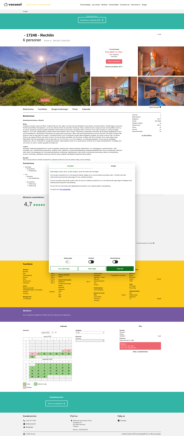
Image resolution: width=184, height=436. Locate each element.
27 (50, 353)
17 (50, 370)
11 (56, 367)
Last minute (96, 5)
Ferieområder (114, 5)
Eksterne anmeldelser (111, 66)
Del (160, 34)
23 (44, 373)
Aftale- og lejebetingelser (140, 351)
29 (62, 353)
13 (68, 367)
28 (56, 353)
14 (32, 370)
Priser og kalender (114, 61)
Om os (148, 434)
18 (56, 370)
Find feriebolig (85, 5)
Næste (56, 332)
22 (38, 373)
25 (56, 373)
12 (62, 367)
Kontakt (124, 434)
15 (38, 370)
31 (32, 356)
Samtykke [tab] (70, 166)
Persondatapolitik (140, 434)
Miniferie (104, 5)
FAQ (133, 434)
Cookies (129, 434)
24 (50, 373)
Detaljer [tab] (113, 166)
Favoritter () (124, 5)
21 (32, 373)
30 (68, 353)
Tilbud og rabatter (155, 434)
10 (50, 367)
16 (44, 370)
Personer (78, 338)
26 (44, 353)
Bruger (144, 5)
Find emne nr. (136, 5)
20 (68, 370)
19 (62, 370)
